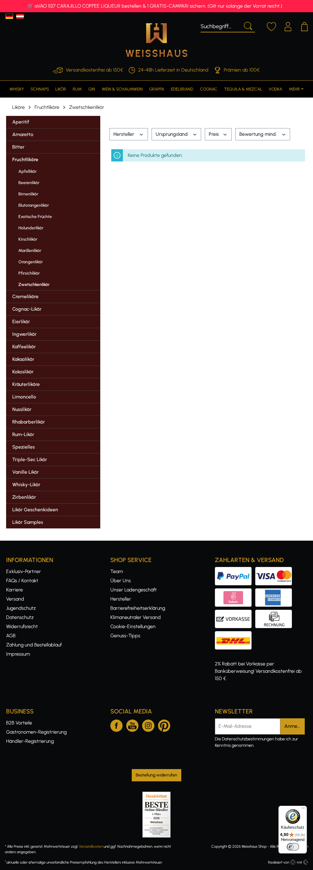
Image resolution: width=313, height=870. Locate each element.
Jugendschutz (21, 608)
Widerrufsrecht (22, 626)
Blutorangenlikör (33, 205)
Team (116, 571)
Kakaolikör (23, 359)
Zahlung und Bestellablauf (34, 645)
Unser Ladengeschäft (133, 590)
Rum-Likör (23, 434)
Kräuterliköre (26, 384)
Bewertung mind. (258, 134)
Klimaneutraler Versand (135, 617)
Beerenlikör (28, 182)
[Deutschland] (9, 16)
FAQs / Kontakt (22, 580)
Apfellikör (27, 171)
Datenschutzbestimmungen (248, 739)
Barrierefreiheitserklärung (137, 608)
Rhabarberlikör (28, 422)
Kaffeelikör (24, 347)
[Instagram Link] (148, 724)
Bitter (18, 147)
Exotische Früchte (35, 216)
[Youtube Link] (132, 724)
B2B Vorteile (19, 723)
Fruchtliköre (25, 159)
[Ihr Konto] (288, 25)
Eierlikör (21, 321)
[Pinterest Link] (164, 724)
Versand (15, 599)
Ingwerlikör (24, 334)
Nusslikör (21, 409)
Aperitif (20, 122)
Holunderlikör (30, 228)
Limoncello (24, 397)
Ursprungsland (172, 134)
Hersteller (124, 134)
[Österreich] (20, 16)
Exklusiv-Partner (23, 571)
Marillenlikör (29, 250)
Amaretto (22, 134)
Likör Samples (27, 522)
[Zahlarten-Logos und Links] (255, 592)
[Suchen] (247, 25)
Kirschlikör (27, 239)
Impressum (18, 654)
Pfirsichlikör (29, 273)
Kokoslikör (23, 372)
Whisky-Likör (26, 484)
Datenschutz (20, 617)
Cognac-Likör (27, 309)
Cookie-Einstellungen (133, 626)
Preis (214, 134)
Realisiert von (278, 862)
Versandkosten (91, 846)
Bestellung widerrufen (156, 775)
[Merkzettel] (271, 25)
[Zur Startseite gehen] (156, 40)
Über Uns (120, 580)
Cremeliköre (25, 296)
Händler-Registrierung (30, 741)
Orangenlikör (30, 262)
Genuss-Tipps (125, 636)
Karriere (14, 590)
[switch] (293, 846)
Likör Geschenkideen (35, 510)
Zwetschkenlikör (34, 284)
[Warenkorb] (304, 25)
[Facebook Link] (116, 724)
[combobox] (221, 25)
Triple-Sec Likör (29, 459)
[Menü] (303, 809)
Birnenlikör (28, 194)
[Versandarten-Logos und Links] (235, 635)
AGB (11, 636)
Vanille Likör (25, 472)
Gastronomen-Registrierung (36, 732)
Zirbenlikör (24, 497)
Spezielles (23, 447)
